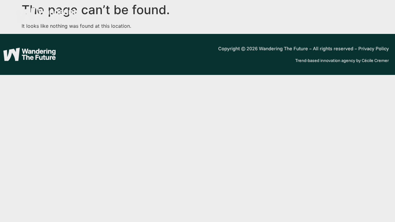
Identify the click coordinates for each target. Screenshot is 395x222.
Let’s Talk (364, 15)
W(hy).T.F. (276, 15)
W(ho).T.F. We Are (233, 15)
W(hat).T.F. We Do (320, 15)
